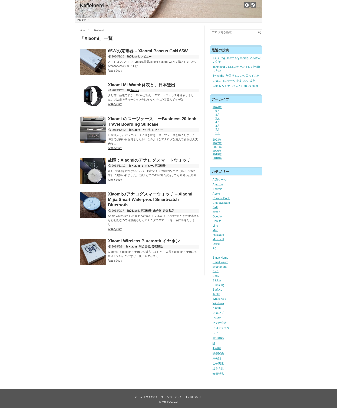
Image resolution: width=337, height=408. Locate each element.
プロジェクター (222, 327)
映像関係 (218, 353)
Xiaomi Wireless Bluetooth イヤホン (144, 241)
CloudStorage (221, 202)
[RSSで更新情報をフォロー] (253, 5)
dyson (216, 211)
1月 (217, 133)
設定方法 (218, 368)
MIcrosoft (218, 239)
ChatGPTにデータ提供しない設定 (234, 80)
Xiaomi (134, 56)
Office (216, 243)
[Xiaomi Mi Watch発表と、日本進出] (93, 96)
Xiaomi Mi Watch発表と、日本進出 (141, 84)
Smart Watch (220, 262)
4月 (217, 122)
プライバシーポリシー (172, 397)
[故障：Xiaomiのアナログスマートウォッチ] (93, 171)
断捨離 (217, 348)
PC (215, 248)
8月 (217, 114)
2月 (217, 129)
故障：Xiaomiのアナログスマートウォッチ (149, 160)
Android (217, 189)
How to (217, 221)
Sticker (217, 280)
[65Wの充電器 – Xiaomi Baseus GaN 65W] (93, 62)
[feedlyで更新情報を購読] (247, 5)
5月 (217, 118)
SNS (216, 271)
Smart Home (220, 257)
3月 (217, 125)
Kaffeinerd (92, 5)
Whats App (219, 298)
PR (215, 253)
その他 (146, 129)
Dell (215, 207)
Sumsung (218, 285)
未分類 (157, 210)
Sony (216, 275)
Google (217, 216)
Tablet (216, 294)
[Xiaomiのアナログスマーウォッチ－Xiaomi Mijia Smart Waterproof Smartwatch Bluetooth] (93, 205)
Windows (218, 303)
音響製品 (168, 210)
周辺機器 (160, 165)
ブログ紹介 (83, 19)
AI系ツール (219, 179)
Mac (215, 230)
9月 (217, 111)
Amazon (218, 184)
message (218, 234)
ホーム (138, 397)
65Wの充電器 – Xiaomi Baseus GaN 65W (148, 51)
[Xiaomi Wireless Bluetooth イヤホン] (93, 252)
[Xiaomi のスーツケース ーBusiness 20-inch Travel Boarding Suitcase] (93, 130)
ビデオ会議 (220, 322)
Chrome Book (221, 198)
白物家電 (218, 363)
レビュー (146, 56)
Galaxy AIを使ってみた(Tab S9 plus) (235, 85)
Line (215, 225)
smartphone (220, 266)
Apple (216, 193)
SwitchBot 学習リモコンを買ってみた (236, 75)
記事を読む (115, 70)
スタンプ (218, 312)
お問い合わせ (195, 397)
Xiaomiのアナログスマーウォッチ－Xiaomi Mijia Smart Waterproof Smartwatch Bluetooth (150, 199)
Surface (217, 289)
